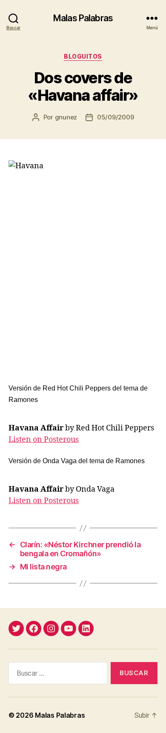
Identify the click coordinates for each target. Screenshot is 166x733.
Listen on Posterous (44, 439)
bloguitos (83, 56)
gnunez (66, 117)
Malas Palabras (83, 18)
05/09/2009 (115, 117)
